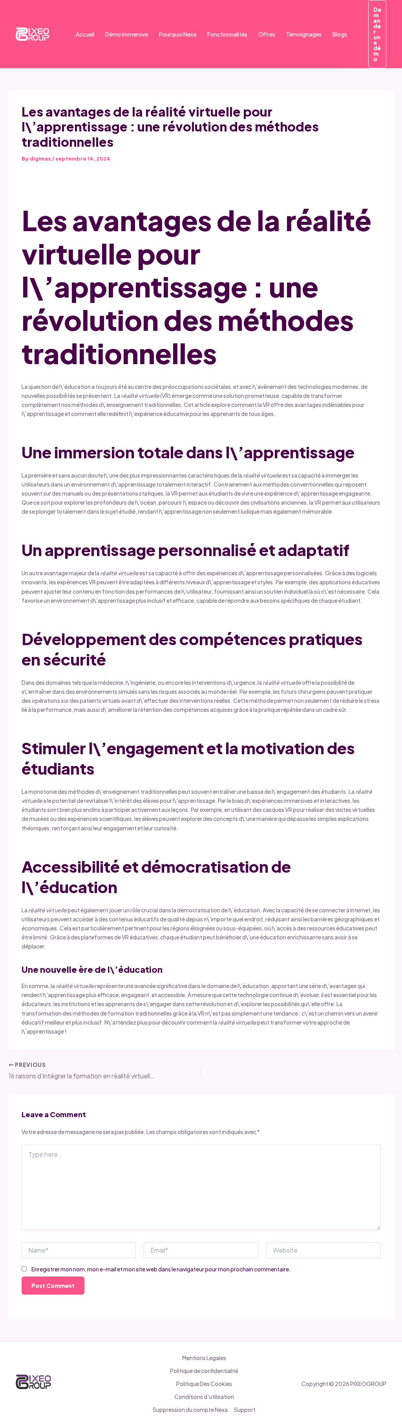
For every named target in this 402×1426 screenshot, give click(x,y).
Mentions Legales (204, 1357)
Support (245, 1409)
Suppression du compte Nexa (190, 1409)
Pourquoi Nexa (177, 34)
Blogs (340, 34)
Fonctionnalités (227, 34)
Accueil (85, 34)
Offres (266, 34)
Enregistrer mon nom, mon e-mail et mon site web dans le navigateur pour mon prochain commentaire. (161, 1269)
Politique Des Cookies (204, 1383)
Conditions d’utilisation (204, 1396)
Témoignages (304, 34)
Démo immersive (126, 34)
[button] (377, 34)
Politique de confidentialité (204, 1370)
